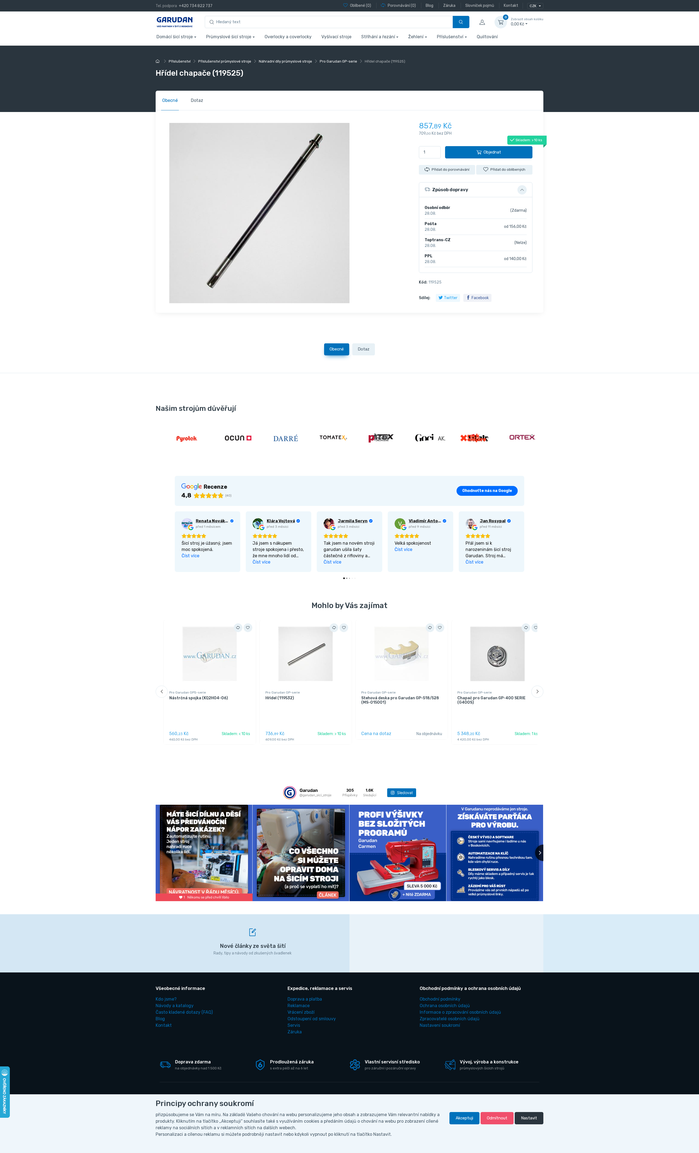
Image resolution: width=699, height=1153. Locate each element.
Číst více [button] (190, 555)
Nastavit (529, 1118)
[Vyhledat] (461, 22)
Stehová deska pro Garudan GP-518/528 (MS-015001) (400, 700)
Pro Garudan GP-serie (282, 692)
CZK (533, 6)
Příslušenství (450, 36)
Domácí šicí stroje (174, 36)
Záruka (295, 1031)
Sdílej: (424, 298)
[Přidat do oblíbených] (248, 627)
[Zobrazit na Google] (187, 523)
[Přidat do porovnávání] (238, 627)
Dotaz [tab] (197, 100)
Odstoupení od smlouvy (312, 1018)
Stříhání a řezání (378, 36)
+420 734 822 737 (195, 6)
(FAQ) (184, 1012)
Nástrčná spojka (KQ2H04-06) (198, 698)
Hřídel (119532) (279, 698)
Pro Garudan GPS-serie (187, 692)
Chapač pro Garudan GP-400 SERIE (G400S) (491, 700)
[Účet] (482, 22)
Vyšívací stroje (336, 36)
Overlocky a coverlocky (288, 36)
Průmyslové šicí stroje (228, 36)
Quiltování (487, 36)
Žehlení (415, 36)
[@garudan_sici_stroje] (289, 792)
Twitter (450, 298)
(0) (360, 5)
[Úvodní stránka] (158, 61)
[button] (475, 189)
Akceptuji (464, 1118)
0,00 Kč (527, 21)
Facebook (480, 298)
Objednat (492, 152)
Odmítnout (497, 1118)
